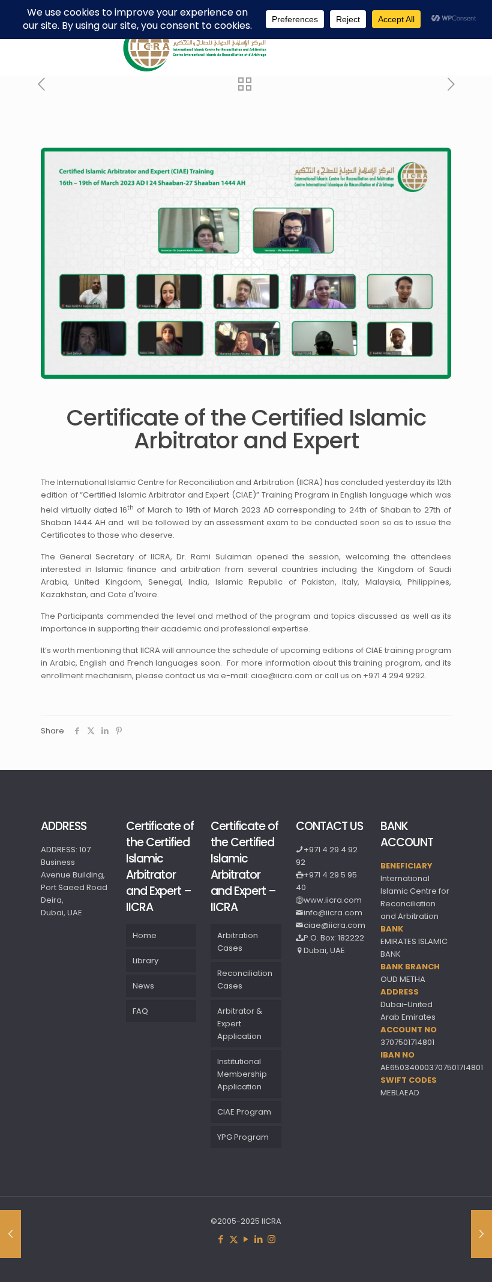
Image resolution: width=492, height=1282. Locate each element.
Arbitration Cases (237, 942)
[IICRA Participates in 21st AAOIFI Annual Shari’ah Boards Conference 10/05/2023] (481, 1234)
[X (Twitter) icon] (233, 1239)
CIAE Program (244, 1112)
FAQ (140, 1011)
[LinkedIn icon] (258, 1239)
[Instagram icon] (271, 1239)
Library (145, 960)
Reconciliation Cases (244, 980)
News (143, 986)
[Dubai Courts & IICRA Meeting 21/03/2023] (10, 1234)
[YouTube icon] (246, 1239)
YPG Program (243, 1137)
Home (145, 935)
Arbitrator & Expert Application (239, 1023)
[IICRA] (195, 69)
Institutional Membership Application (242, 1074)
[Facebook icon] (221, 1239)
